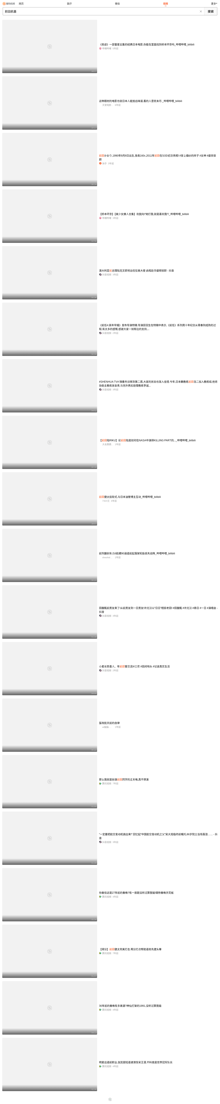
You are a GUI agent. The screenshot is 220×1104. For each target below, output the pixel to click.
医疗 (69, 3)
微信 (117, 3)
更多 (213, 3)
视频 (165, 3)
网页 (21, 3)
